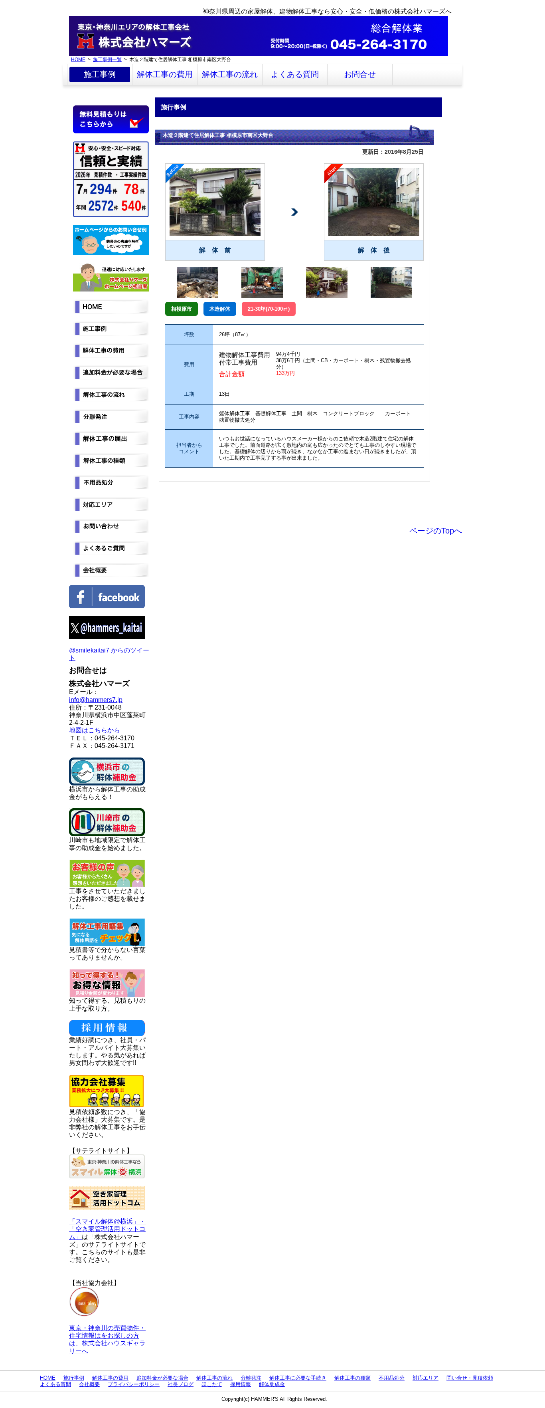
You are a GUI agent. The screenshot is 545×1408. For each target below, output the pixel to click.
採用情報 (240, 1384)
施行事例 (73, 1378)
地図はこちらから (94, 730)
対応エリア (425, 1378)
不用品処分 (392, 1378)
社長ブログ (181, 1384)
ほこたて (211, 1384)
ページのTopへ (435, 530)
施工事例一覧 (107, 59)
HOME (78, 59)
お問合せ (360, 74)
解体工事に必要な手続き (297, 1378)
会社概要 (89, 1384)
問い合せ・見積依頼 (469, 1378)
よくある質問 (295, 74)
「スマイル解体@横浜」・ (107, 1221)
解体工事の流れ (230, 74)
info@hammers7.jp (95, 699)
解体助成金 (272, 1384)
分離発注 (251, 1378)
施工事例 (100, 74)
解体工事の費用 (165, 74)
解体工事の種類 (352, 1378)
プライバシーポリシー (134, 1384)
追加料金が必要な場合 (162, 1378)
